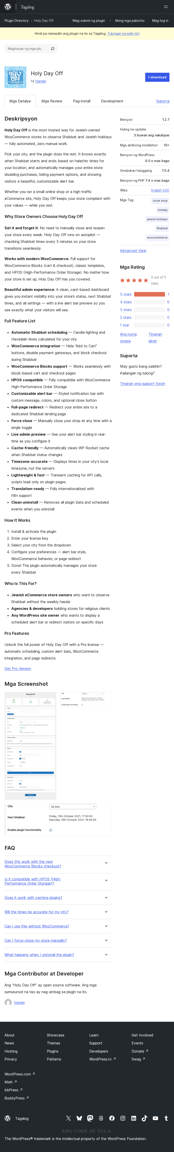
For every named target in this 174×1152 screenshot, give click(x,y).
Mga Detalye (20, 101)
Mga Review (51, 101)
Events (137, 1043)
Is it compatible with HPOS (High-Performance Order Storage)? (33, 881)
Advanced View (133, 250)
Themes (53, 1043)
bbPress (14, 1090)
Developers (98, 1051)
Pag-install (81, 101)
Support (95, 1043)
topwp (40, 81)
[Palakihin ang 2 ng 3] (105, 698)
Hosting (11, 1051)
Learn (94, 1035)
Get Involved (142, 1035)
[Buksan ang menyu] (167, 7)
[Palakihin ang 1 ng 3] (50, 698)
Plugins (52, 1051)
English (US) (160, 190)
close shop (160, 200)
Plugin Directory (17, 20)
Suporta (162, 101)
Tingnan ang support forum (142, 383)
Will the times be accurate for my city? (37, 912)
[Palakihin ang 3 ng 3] (105, 809)
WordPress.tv (102, 1059)
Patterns (54, 1059)
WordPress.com (20, 1074)
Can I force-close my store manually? (36, 940)
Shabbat (162, 228)
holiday (163, 210)
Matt (11, 1082)
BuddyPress (17, 1098)
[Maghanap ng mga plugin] (52, 48)
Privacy (11, 1059)
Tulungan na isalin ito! (123, 33)
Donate (140, 1051)
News (9, 1043)
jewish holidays (157, 219)
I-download (157, 77)
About (9, 1035)
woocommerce (157, 237)
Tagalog (22, 1118)
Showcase (55, 1035)
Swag (138, 1059)
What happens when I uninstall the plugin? (39, 955)
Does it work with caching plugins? (33, 898)
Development (112, 101)
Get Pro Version (18, 668)
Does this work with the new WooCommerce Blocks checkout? (33, 864)
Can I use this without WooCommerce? (37, 926)
